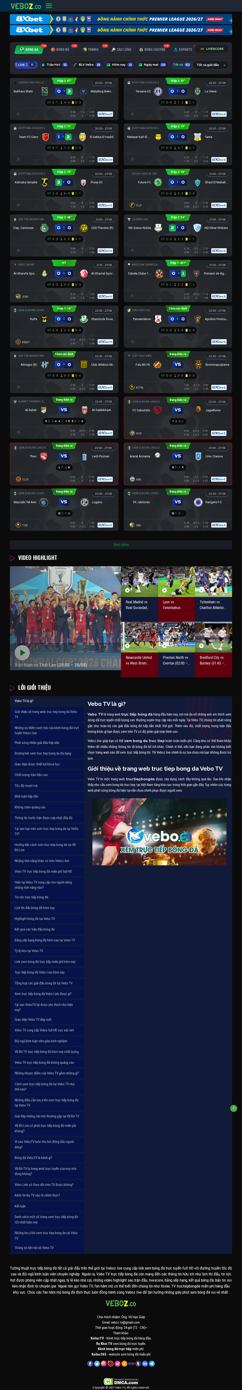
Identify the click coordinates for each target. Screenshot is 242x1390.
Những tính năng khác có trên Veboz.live (42, 861)
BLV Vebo (89, 65)
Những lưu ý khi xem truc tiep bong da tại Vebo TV (46, 1235)
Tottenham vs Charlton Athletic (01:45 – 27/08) (212, 605)
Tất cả (181, 65)
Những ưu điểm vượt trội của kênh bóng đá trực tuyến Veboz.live (47, 730)
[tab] (29, 49)
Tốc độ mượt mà (26, 786)
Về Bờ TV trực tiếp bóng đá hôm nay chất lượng (47, 1052)
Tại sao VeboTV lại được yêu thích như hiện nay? (44, 1007)
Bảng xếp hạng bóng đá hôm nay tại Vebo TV (45, 940)
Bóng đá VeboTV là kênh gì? (33, 1158)
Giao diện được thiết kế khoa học (37, 764)
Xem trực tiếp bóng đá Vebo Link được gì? (43, 994)
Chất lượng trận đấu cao (31, 775)
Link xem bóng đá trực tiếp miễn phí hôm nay (45, 962)
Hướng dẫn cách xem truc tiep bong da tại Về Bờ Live (45, 847)
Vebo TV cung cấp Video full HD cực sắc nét (44, 1030)
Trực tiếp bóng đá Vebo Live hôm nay (40, 972)
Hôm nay (122, 65)
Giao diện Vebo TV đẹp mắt (33, 1019)
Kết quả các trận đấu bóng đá (35, 929)
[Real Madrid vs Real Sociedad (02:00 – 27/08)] (139, 581)
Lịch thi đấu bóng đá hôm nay (35, 908)
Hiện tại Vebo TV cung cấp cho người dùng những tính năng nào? (43, 885)
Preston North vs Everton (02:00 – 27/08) (175, 660)
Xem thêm (121, 544)
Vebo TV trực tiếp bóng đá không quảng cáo (44, 1062)
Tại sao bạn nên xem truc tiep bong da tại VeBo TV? (46, 831)
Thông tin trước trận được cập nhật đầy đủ (43, 818)
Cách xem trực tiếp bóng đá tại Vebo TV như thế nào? (45, 1087)
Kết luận (20, 1206)
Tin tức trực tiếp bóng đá (31, 897)
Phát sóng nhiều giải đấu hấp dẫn (37, 743)
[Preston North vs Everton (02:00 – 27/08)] (176, 637)
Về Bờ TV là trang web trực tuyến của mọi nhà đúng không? (45, 1171)
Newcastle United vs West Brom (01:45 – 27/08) (139, 660)
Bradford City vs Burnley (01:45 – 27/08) (212, 660)
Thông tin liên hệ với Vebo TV (34, 1248)
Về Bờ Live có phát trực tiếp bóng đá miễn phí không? (45, 1128)
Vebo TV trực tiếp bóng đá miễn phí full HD (43, 871)
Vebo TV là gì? (24, 701)
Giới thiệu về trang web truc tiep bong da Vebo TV (46, 714)
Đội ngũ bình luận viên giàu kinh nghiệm (41, 1041)
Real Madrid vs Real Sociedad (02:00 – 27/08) (137, 605)
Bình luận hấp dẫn (26, 796)
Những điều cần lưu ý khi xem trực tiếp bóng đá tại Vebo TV (46, 1103)
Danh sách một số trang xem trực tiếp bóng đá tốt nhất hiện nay (46, 1219)
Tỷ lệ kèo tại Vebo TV (29, 951)
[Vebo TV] (26, 5)
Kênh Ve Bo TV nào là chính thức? (37, 1195)
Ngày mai (154, 65)
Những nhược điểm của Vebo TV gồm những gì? (47, 1073)
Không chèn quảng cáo (30, 807)
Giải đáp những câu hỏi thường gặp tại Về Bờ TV (47, 1116)
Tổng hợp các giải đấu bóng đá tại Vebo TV (44, 983)
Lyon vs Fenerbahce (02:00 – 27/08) (174, 605)
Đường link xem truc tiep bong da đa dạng (43, 753)
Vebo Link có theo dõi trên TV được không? (44, 1185)
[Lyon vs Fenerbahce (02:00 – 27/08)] (176, 581)
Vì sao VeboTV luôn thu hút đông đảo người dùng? (44, 1144)
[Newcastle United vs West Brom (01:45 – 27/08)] (139, 637)
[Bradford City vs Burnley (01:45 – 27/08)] (213, 637)
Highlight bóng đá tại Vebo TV (35, 919)
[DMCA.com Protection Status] (121, 1381)
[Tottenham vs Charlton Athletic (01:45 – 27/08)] (213, 581)
